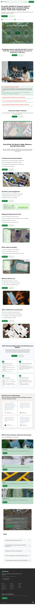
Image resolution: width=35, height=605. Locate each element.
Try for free (30, 1)
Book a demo (12, 16)
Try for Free (4, 16)
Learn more (5, 453)
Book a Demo (11, 169)
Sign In (26, 1)
